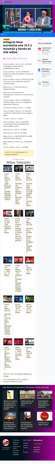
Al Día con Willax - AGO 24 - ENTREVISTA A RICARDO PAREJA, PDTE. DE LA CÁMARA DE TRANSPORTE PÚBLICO (29, 235)
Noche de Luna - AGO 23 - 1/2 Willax (18, 308)
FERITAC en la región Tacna (43, 423)
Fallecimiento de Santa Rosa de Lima (27, 403)
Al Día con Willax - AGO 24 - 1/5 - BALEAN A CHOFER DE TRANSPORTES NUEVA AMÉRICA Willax (18, 278)
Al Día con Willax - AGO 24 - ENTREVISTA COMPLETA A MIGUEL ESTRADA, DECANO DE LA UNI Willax (18, 188)
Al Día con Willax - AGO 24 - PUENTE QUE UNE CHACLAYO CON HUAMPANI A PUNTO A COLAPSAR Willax (29, 189)
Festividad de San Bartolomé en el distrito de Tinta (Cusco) (10, 425)
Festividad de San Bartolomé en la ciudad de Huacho (27, 425)
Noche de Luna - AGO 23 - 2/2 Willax (29, 308)
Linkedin (25, 445)
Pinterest (25, 447)
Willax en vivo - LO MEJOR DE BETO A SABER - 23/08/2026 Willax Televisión (7, 358)
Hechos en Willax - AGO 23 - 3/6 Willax (29, 352)
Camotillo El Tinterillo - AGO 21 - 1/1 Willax (7, 270)
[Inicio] (2, 34)
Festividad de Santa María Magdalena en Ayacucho (43, 404)
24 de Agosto (20, 152)
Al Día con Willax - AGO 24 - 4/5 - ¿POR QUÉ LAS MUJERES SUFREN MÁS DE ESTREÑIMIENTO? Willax (7, 186)
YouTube (25, 452)
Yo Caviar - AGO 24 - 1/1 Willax (29, 269)
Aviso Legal (16, 450)
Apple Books (37, 447)
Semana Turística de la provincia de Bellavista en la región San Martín (10, 405)
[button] (50, 2)
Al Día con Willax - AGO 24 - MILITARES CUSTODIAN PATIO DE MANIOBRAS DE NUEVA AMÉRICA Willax (7, 319)
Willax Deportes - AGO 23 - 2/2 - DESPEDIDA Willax (18, 353)
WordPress (37, 452)
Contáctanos (16, 440)
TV (5, 34)
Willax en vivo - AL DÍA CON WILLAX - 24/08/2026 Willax (7, 226)
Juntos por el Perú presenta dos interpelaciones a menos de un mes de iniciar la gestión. (18, 229)
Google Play (37, 449)
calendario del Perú (11, 154)
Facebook (25, 443)
